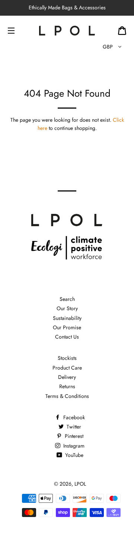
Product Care (67, 367)
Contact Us (67, 336)
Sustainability (67, 318)
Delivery (67, 377)
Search (67, 299)
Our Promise (67, 327)
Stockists (67, 358)
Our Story (67, 308)
